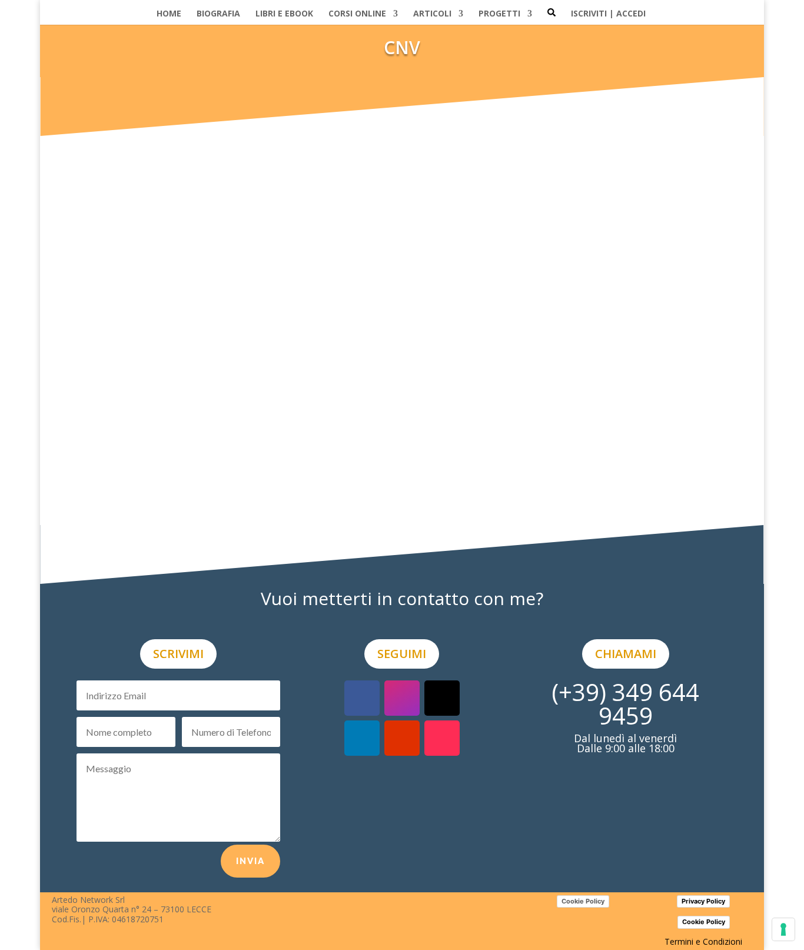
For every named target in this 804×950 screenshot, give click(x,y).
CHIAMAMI (625, 654)
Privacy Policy (703, 901)
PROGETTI (499, 14)
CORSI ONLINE (357, 14)
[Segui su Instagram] (402, 698)
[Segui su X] (442, 698)
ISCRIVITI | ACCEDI (608, 14)
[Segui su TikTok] (442, 738)
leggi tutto (102, 548)
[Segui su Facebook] (362, 698)
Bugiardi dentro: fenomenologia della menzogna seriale (219, 510)
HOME (169, 14)
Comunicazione (430, 525)
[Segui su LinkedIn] (362, 738)
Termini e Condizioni (703, 941)
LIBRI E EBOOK (284, 14)
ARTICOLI (432, 14)
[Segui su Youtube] (402, 738)
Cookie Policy (583, 901)
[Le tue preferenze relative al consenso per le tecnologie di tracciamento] (783, 929)
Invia (250, 861)
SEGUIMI (401, 654)
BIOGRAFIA (218, 14)
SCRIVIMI (178, 654)
